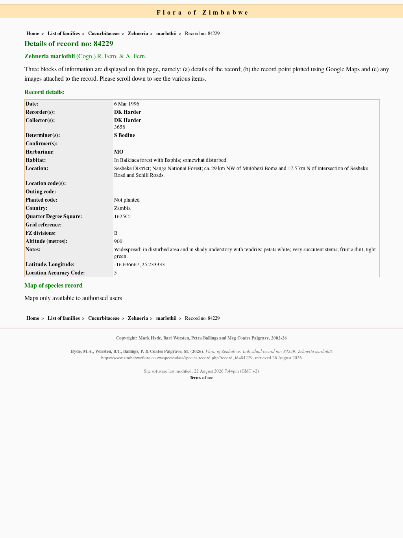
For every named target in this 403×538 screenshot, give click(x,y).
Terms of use (201, 377)
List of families (64, 33)
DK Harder (127, 112)
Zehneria (138, 33)
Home (32, 33)
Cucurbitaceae (104, 33)
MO (119, 152)
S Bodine (124, 135)
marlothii (166, 33)
